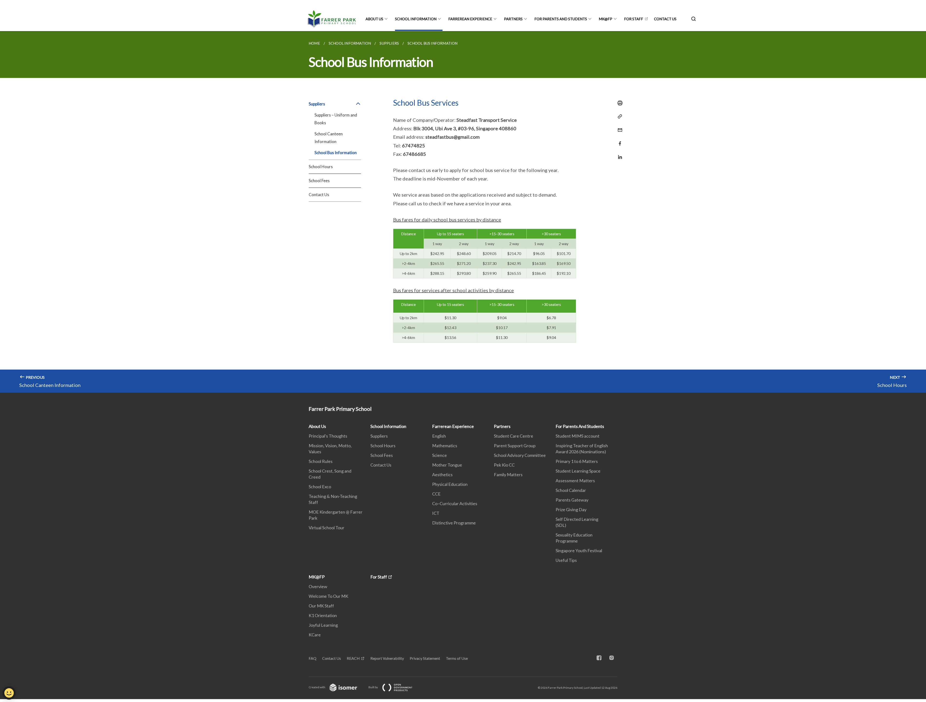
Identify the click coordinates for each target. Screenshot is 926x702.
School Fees (319, 180)
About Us (374, 19)
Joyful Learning (323, 625)
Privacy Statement (425, 658)
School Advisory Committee (520, 455)
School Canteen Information (328, 137)
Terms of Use (457, 658)
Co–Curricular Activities (454, 503)
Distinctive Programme (454, 522)
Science (439, 455)
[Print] (618, 103)
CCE (436, 493)
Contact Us (665, 19)
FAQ (312, 658)
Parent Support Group (515, 445)
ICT (435, 513)
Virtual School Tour (326, 527)
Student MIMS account (577, 436)
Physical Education (450, 484)
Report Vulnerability (387, 658)
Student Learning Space (578, 471)
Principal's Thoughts (328, 436)
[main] (463, 212)
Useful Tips (566, 560)
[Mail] (618, 127)
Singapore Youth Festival (579, 550)
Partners (513, 19)
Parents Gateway (572, 499)
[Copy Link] (618, 116)
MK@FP (605, 19)
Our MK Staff (321, 605)
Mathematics (444, 445)
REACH (353, 658)
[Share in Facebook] (618, 140)
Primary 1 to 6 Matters (577, 461)
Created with (317, 687)
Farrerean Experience (470, 19)
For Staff (633, 19)
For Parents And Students (560, 19)
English (439, 436)
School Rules (321, 461)
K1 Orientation (323, 615)
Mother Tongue (447, 465)
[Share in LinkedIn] (618, 154)
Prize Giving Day (571, 509)
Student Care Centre (513, 436)
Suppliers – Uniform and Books (335, 118)
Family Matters (508, 474)
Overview (318, 586)
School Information (415, 19)
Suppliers (379, 436)
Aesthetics (442, 474)
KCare (315, 634)
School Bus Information (335, 152)
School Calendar (571, 490)
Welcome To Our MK (328, 596)
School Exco (320, 486)
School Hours (321, 166)
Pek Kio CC (504, 465)
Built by (373, 687)
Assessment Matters (575, 480)
